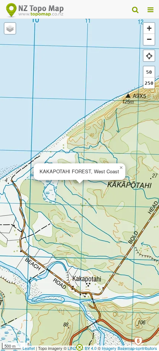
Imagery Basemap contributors (129, 348)
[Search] (135, 9)
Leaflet (29, 348)
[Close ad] (79, 347)
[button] (120, 167)
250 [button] (149, 83)
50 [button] (149, 72)
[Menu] (150, 9)
